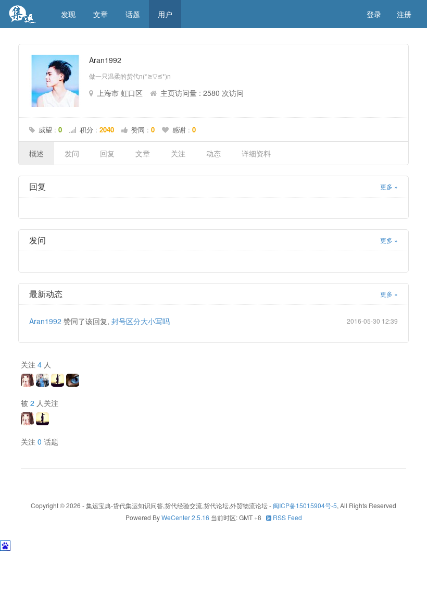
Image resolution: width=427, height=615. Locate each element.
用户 (165, 14)
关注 (178, 153)
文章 (100, 14)
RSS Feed (286, 517)
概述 (36, 153)
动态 (213, 153)
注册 (404, 14)
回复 (107, 153)
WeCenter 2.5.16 (185, 517)
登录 (374, 14)
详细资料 (256, 153)
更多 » (389, 186)
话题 (132, 14)
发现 (68, 14)
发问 (72, 153)
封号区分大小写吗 (140, 321)
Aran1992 (45, 321)
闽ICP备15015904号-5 (305, 505)
